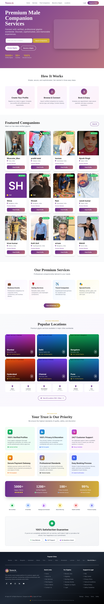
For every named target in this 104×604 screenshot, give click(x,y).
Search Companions (41, 40)
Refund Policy (88, 584)
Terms (92, 596)
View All (94, 124)
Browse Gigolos (12, 48)
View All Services (51, 305)
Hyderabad (30, 560)
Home (28, 3)
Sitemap (81, 596)
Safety (97, 596)
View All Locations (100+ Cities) (52, 398)
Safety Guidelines (89, 587)
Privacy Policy (88, 579)
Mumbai (10, 560)
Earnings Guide (69, 579)
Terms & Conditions (90, 582)
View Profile (15, 167)
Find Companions (45, 3)
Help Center (87, 576)
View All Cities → (91, 560)
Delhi (16, 560)
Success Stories (69, 582)
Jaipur (56, 560)
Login (84, 3)
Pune (44, 560)
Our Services (49, 579)
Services (34, 3)
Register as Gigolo (70, 584)
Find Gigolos (49, 582)
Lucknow (72, 560)
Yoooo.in (9, 3)
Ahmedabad (64, 560)
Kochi (78, 560)
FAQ (85, 573)
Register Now (93, 3)
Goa (84, 560)
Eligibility (67, 576)
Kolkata (38, 560)
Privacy (87, 596)
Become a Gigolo (57, 3)
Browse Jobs (68, 573)
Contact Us (48, 587)
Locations (67, 3)
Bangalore (22, 560)
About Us (48, 576)
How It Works (49, 584)
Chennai (50, 560)
